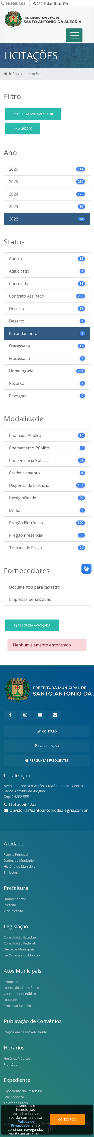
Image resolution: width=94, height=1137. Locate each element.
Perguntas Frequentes (48, 760)
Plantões (10, 1064)
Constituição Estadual (20, 937)
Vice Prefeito (13, 911)
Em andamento (32, 114)
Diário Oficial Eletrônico (21, 987)
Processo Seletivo (17, 1005)
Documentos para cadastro (34, 587)
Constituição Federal (19, 943)
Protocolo (11, 981)
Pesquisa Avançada (33, 625)
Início (13, 74)
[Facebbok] (10, 715)
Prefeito (10, 905)
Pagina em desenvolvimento (25, 1032)
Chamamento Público (20, 993)
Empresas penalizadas (30, 599)
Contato (49, 731)
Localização (48, 745)
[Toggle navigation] (74, 35)
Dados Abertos (15, 899)
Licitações (11, 999)
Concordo (67, 1119)
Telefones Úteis (16, 1103)
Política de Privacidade (22, 1123)
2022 (21, 128)
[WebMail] (55, 715)
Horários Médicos (17, 1058)
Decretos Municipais (19, 949)
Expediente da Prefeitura (23, 1091)
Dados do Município (19, 860)
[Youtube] (40, 715)
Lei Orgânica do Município (23, 955)
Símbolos (11, 872)
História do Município (20, 866)
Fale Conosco (14, 1097)
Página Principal (16, 854)
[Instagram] (25, 715)
